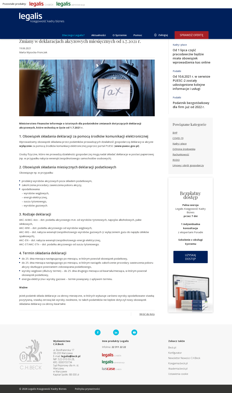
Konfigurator (175, 352)
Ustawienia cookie (178, 373)
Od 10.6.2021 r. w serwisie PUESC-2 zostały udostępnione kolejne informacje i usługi (191, 82)
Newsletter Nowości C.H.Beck (184, 358)
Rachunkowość (181, 154)
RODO (176, 160)
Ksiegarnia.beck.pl (178, 363)
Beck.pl (172, 347)
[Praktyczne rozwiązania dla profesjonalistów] (41, 18)
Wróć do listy (147, 314)
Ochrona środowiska (184, 149)
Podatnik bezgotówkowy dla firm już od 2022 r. (191, 105)
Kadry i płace (180, 44)
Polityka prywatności (87, 388)
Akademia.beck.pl (178, 368)
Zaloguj (163, 35)
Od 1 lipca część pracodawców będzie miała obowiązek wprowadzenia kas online (191, 56)
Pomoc (137, 35)
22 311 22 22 (119, 347)
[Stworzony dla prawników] (41, 3)
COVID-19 (178, 138)
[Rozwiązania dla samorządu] (71, 3)
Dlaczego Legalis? (73, 35)
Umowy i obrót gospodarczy (188, 165)
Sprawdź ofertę (191, 35)
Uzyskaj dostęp (190, 257)
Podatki (177, 71)
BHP (175, 132)
